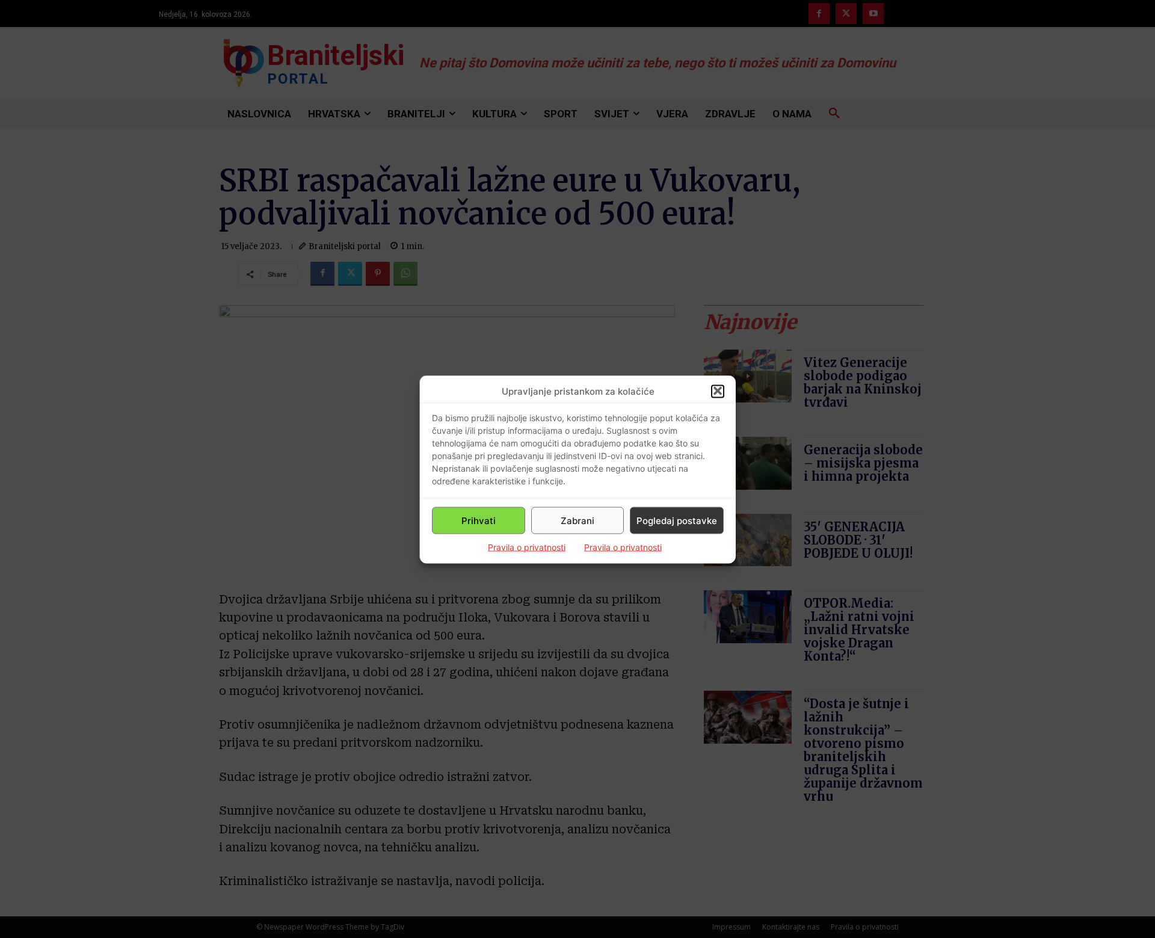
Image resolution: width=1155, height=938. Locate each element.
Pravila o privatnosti (526, 547)
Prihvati (478, 520)
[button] (718, 391)
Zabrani (577, 520)
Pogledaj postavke (676, 520)
